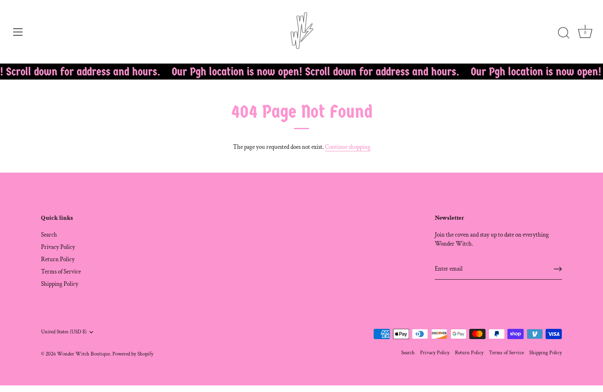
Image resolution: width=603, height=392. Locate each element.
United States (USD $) (64, 332)
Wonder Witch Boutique (83, 354)
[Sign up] (558, 269)
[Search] (564, 33)
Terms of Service (61, 272)
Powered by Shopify (132, 354)
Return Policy (58, 259)
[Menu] (18, 32)
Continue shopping (347, 147)
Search (49, 235)
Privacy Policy (58, 247)
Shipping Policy (59, 284)
